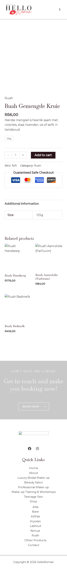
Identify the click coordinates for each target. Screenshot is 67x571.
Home (33, 468)
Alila (35, 507)
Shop (33, 501)
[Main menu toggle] (59, 9)
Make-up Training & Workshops (34, 492)
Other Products (35, 540)
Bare (35, 511)
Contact (33, 545)
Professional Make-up (33, 487)
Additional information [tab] (22, 203)
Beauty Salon (33, 482)
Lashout (35, 526)
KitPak (35, 516)
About (33, 473)
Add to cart (43, 155)
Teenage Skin (33, 496)
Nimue (35, 530)
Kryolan (35, 521)
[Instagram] (37, 448)
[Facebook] (29, 448)
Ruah (9, 98)
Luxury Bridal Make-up (33, 477)
